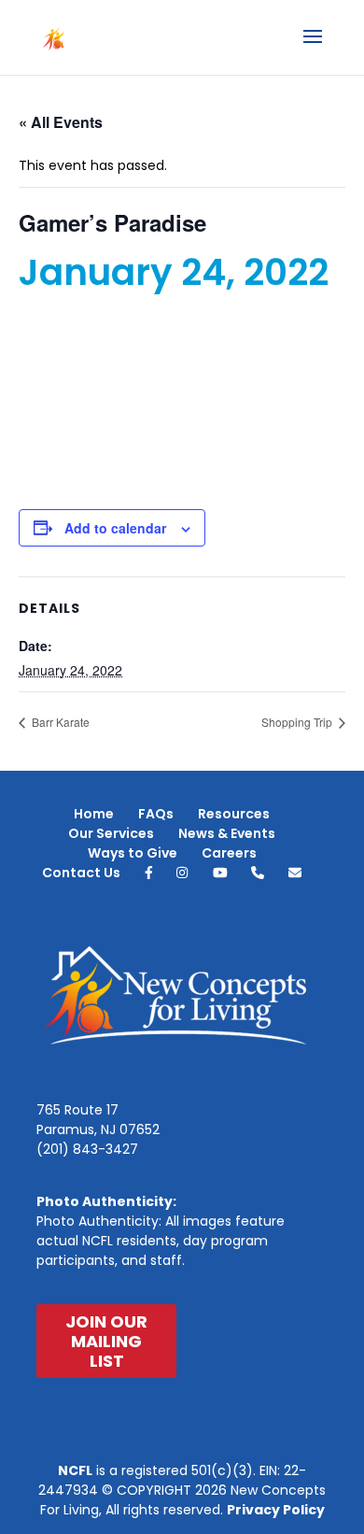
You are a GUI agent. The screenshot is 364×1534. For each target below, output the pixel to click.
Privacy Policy (276, 1509)
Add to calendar (115, 527)
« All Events (61, 122)
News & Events (226, 833)
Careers (229, 853)
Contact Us (81, 872)
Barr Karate (59, 722)
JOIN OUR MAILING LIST (106, 1341)
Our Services (111, 833)
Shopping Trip (298, 722)
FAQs (156, 813)
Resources (234, 813)
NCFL (75, 1470)
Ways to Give (132, 853)
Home (94, 813)
